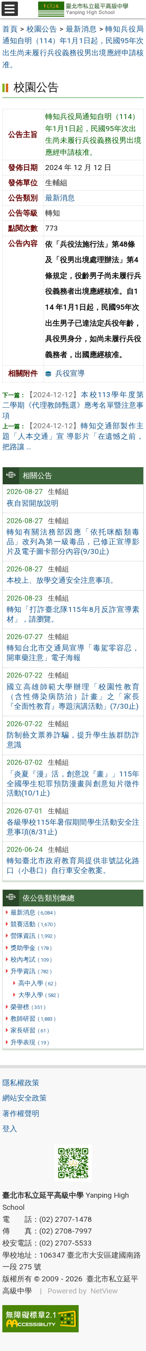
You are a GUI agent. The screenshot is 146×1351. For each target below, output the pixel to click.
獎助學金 (31, 947)
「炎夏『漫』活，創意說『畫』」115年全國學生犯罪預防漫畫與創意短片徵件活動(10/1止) (73, 783)
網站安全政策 (24, 1097)
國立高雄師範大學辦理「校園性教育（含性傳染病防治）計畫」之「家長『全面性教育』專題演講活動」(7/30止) (73, 696)
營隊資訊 (33, 935)
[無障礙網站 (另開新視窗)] (73, 1318)
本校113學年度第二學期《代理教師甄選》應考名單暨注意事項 (73, 405)
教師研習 (33, 1018)
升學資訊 (31, 971)
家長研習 (30, 1030)
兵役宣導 (70, 373)
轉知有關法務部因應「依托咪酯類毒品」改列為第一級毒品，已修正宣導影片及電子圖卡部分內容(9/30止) (73, 541)
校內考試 (31, 959)
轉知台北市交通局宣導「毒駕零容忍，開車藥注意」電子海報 (73, 652)
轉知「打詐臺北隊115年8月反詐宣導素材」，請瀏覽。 (73, 614)
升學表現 (30, 1042)
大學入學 (38, 995)
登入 (9, 1128)
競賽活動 (33, 924)
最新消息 (33, 912)
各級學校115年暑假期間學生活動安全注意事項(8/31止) (73, 827)
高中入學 (37, 983)
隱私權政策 (20, 1082)
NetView (104, 1290)
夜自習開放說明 (32, 503)
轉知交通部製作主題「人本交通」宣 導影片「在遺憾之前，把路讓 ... (73, 436)
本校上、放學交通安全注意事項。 (62, 580)
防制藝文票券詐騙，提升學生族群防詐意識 (73, 740)
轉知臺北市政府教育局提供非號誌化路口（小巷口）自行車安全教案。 (73, 865)
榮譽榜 (28, 1007)
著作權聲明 (20, 1113)
